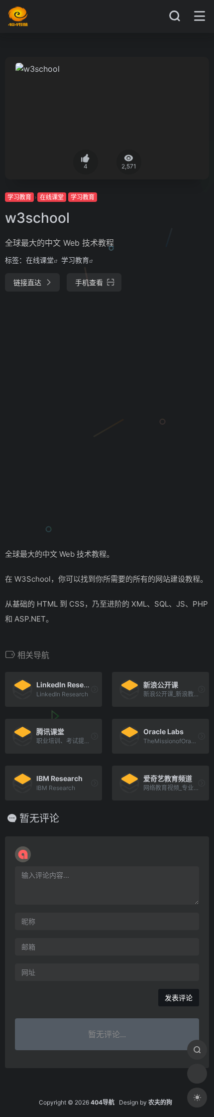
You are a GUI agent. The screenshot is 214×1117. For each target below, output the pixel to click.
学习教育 (19, 197)
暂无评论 (39, 818)
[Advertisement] (107, 416)
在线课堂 (52, 197)
